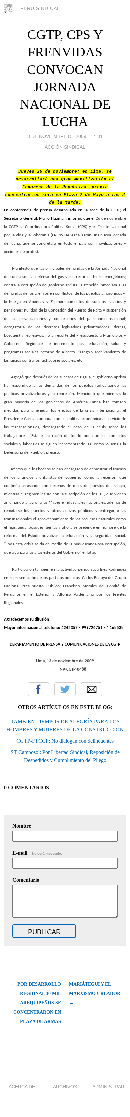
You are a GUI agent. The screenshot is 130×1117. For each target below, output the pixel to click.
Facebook (38, 689)
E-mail (37, 853)
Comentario (25, 880)
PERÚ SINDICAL (40, 8)
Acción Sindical (65, 147)
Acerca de (22, 1086)
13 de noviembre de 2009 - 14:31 (64, 136)
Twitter (65, 689)
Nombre (21, 826)
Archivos (65, 1086)
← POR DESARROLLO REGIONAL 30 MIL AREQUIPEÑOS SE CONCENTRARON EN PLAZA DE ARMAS (36, 1003)
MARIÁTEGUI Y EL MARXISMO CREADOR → (94, 993)
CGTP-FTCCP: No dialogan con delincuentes (65, 741)
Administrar (108, 1086)
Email (91, 689)
